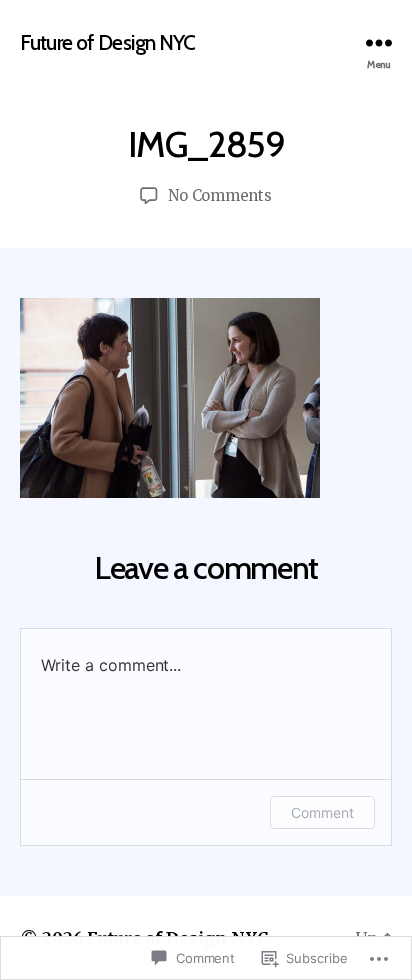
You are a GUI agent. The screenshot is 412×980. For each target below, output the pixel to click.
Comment (322, 812)
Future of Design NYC (108, 42)
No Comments (219, 195)
